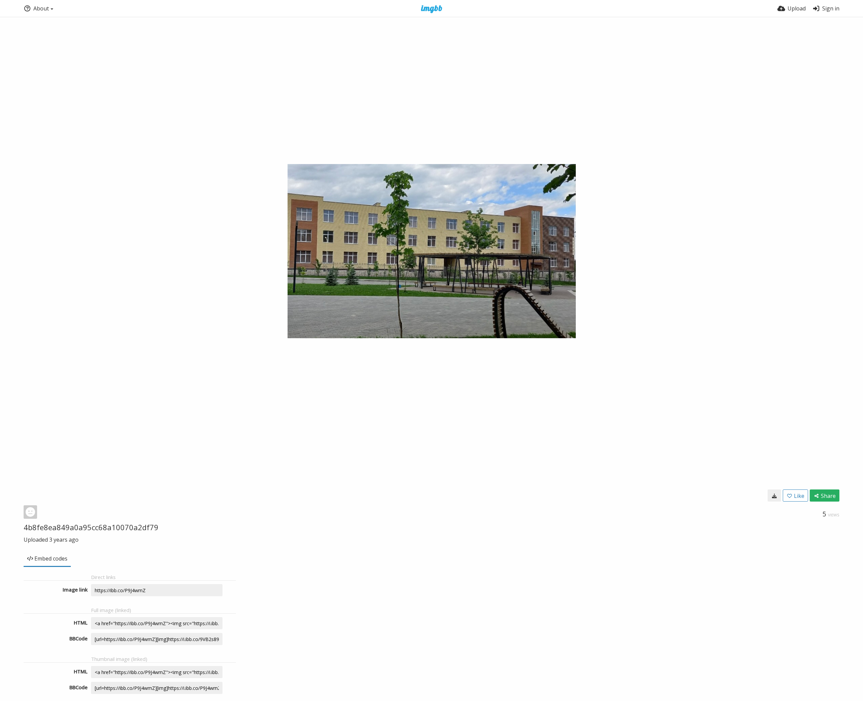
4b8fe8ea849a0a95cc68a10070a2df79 (91, 527)
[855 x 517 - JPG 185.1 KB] (774, 495)
